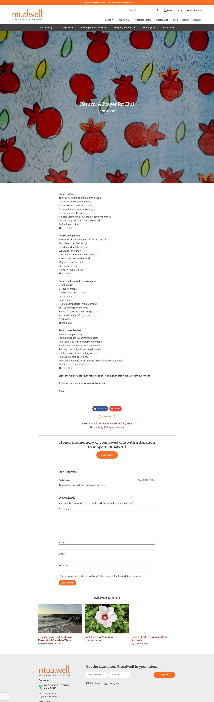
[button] (100, 408)
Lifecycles (65, 27)
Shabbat (167, 27)
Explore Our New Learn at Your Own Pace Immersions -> (107, 2)
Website (63, 565)
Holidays (147, 27)
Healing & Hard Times (92, 27)
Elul (106, 427)
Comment (65, 509)
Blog (175, 19)
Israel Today (46, 27)
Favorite (108, 416)
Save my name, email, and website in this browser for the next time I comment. (102, 576)
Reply (61, 487)
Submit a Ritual (143, 19)
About (185, 19)
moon (111, 427)
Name (62, 543)
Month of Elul (97, 423)
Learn (108, 19)
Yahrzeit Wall (161, 19)
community (98, 427)
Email (62, 554)
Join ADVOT (124, 19)
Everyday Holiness (123, 27)
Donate (197, 19)
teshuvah (119, 427)
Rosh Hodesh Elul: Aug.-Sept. (119, 423)
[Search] (158, 10)
